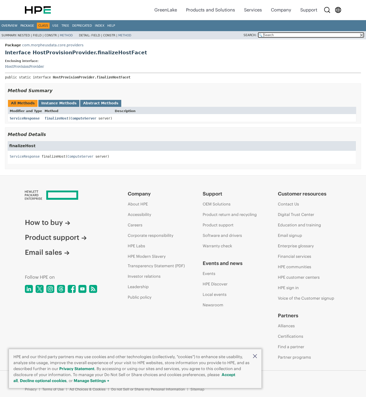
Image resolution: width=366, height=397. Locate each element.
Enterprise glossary (296, 245)
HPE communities (294, 266)
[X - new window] (40, 289)
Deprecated (82, 25)
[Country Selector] (338, 9)
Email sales (43, 252)
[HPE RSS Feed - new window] (93, 289)
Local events (215, 294)
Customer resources (302, 194)
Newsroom (213, 304)
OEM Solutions (217, 203)
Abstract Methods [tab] (100, 103)
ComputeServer (83, 118)
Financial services (294, 256)
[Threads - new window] (61, 289)
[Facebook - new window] (72, 289)
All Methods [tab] (23, 103)
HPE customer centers (299, 277)
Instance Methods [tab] (58, 103)
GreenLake (165, 10)
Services (253, 10)
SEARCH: (250, 35)
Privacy (31, 389)
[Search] (327, 9)
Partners (288, 315)
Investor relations (144, 276)
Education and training (299, 224)
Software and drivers (222, 235)
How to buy (44, 222)
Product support (52, 237)
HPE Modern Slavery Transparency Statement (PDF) (156, 261)
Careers (135, 224)
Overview (9, 25)
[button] (255, 356)
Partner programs (294, 357)
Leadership (138, 286)
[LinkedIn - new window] (29, 289)
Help (111, 25)
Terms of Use (53, 389)
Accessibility (139, 214)
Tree (65, 25)
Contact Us (288, 203)
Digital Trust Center (296, 214)
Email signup (290, 235)
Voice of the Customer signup (306, 298)
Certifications (290, 336)
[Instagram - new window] (50, 289)
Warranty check (217, 245)
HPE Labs (136, 245)
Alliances (286, 325)
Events (209, 273)
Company (281, 10)
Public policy (139, 297)
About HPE (138, 203)
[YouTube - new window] (82, 289)
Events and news (223, 263)
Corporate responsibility (150, 235)
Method (66, 35)
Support (308, 10)
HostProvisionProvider (24, 66)
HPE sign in (288, 287)
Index (99, 25)
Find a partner (291, 346)
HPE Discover (215, 283)
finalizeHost (56, 118)
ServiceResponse (25, 118)
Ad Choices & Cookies (87, 389)
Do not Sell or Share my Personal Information (148, 389)
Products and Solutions (210, 10)
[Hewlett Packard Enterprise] (38, 9)
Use (55, 25)
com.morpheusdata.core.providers (52, 45)
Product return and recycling (230, 214)
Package (27, 25)
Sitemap (197, 389)
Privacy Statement (76, 368)
